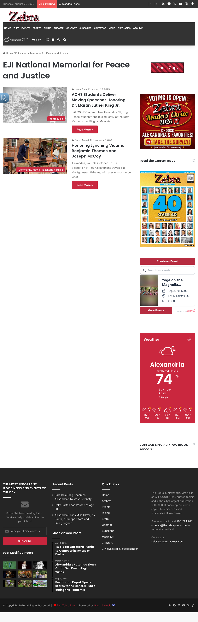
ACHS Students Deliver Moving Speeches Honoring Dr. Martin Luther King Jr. (98, 100)
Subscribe (85, 28)
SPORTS (37, 28)
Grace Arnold (82, 140)
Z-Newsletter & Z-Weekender (120, 548)
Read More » (85, 129)
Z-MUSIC (107, 542)
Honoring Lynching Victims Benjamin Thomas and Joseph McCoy (98, 151)
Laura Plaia (81, 89)
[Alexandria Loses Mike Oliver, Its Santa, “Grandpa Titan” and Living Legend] (40, 565)
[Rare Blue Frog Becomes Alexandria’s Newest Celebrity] (9, 565)
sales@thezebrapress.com (171, 525)
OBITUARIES (124, 28)
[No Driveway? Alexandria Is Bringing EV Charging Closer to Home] (25, 574)
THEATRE (59, 28)
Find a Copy (167, 67)
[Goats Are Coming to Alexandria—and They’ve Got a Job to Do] (25, 583)
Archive (138, 28)
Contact (71, 28)
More (112, 28)
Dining (47, 28)
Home (7, 28)
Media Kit (108, 536)
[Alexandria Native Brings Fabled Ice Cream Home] (40, 574)
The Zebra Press (67, 605)
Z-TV (16, 28)
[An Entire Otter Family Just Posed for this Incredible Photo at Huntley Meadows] (9, 583)
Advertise (100, 28)
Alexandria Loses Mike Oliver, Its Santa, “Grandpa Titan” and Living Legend (104, 3)
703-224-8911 (185, 521)
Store (105, 518)
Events (25, 28)
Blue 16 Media (103, 605)
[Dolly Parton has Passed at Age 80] (25, 565)
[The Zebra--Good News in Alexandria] (24, 16)
